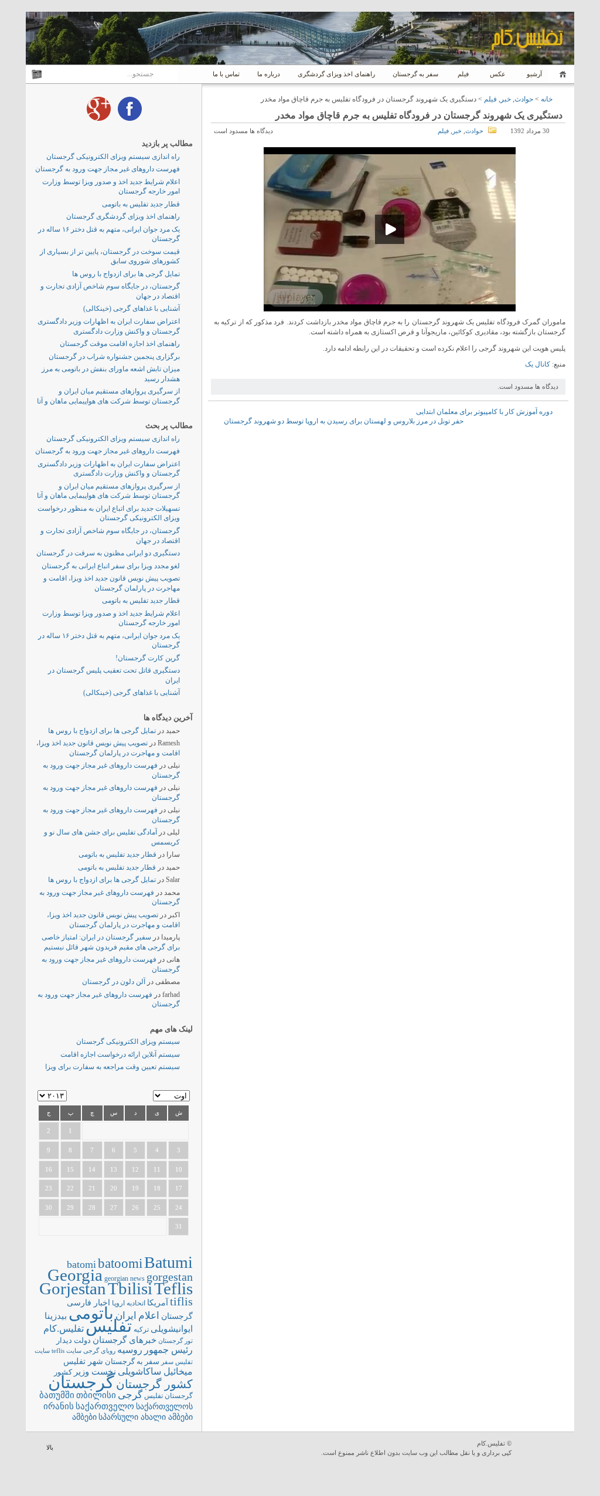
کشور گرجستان (154, 1384)
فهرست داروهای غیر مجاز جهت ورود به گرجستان (107, 169)
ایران (126, 1315)
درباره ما (268, 73)
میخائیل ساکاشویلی (155, 1371)
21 (92, 1188)
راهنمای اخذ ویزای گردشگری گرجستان (123, 216)
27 (113, 1207)
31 (178, 1226)
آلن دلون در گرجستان (113, 982)
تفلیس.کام (63, 1328)
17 (178, 1188)
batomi (81, 1264)
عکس (497, 73)
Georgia (75, 1275)
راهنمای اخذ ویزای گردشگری (336, 73)
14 (92, 1169)
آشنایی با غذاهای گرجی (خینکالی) (131, 308)
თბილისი (96, 1395)
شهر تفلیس (83, 1361)
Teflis (173, 1288)
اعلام (148, 1315)
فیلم (463, 73)
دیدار (64, 1340)
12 (135, 1169)
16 (48, 1169)
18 (157, 1188)
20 (113, 1188)
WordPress (544, 1449)
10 (178, 1169)
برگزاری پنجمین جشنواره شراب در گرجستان (114, 356)
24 (178, 1207)
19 (135, 1188)
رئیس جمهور (168, 1350)
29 (70, 1207)
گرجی (130, 1394)
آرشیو (533, 73)
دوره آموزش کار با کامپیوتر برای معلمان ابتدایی (484, 412)
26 (135, 1207)
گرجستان (81, 1382)
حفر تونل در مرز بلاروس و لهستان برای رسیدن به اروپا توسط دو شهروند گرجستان (343, 421)
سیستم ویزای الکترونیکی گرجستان (128, 1041)
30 (48, 1207)
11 (157, 1169)
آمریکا (157, 1302)
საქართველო (105, 1406)
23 (48, 1188)
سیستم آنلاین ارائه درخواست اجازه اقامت (120, 1054)
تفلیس (109, 1326)
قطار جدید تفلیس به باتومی (141, 204)
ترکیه (141, 1330)
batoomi (120, 1263)
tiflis (181, 1301)
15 (70, 1169)
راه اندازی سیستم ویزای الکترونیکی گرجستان (113, 156)
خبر (505, 99)
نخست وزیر (95, 1371)
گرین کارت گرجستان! (147, 658)
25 (157, 1207)
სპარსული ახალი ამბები (145, 1417)
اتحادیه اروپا (128, 1303)
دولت (82, 1340)
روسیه (129, 1350)
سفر (167, 1362)
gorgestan (169, 1276)
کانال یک (537, 364)
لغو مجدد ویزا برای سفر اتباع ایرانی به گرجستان (111, 566)
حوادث (523, 99)
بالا (49, 1447)
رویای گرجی (99, 1351)
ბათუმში (56, 1395)
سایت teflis (66, 1350)
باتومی (91, 1313)
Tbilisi (130, 1288)
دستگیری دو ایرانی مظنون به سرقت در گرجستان (108, 553)
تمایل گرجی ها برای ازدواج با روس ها (126, 274)
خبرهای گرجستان (124, 1340)
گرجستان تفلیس (168, 1396)
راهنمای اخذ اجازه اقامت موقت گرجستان (120, 344)
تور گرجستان (175, 1340)
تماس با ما (226, 73)
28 (92, 1207)
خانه (561, 74)
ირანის (58, 1406)
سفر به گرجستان (415, 73)
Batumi (168, 1262)
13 (113, 1169)
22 (70, 1188)
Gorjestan (72, 1288)
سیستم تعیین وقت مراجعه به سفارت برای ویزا (112, 1067)
